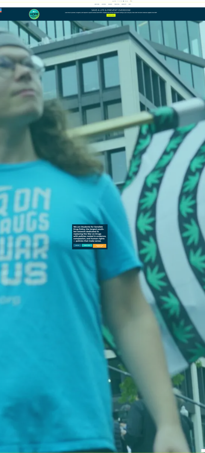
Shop (130, 4)
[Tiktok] (129, 1)
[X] (121, 1)
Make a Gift (124, 4)
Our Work (104, 4)
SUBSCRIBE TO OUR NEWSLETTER (99, 246)
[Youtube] (123, 1)
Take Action (116, 4)
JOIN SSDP (77, 245)
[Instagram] (125, 1)
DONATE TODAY (87, 245)
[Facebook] (120, 1)
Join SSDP (110, 4)
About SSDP (97, 4)
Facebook (1, 8)
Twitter (1, 10)
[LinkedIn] (127, 1)
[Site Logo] (77, 4)
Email (1, 11)
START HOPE (111, 15)
